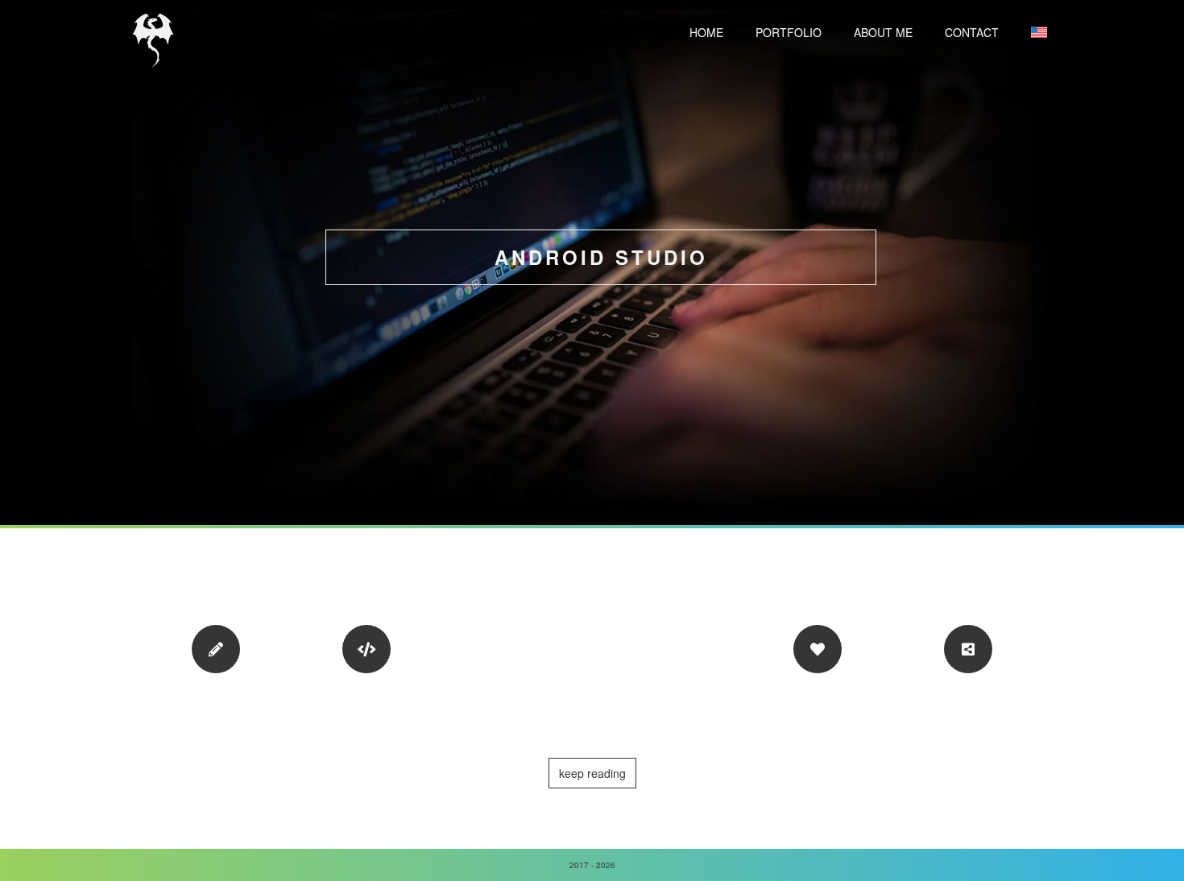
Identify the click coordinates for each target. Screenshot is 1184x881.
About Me (883, 32)
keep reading (592, 773)
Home (706, 32)
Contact (972, 32)
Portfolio (789, 32)
